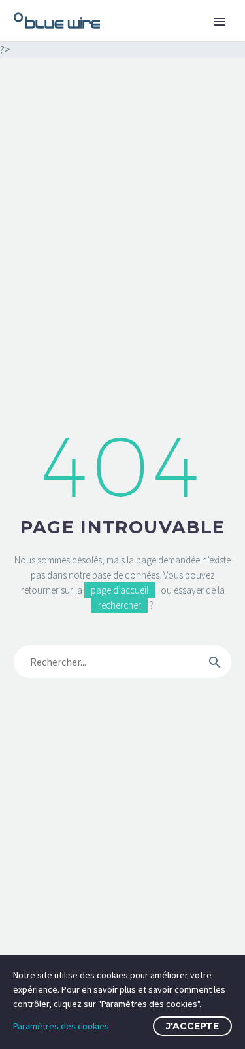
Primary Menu (219, 21)
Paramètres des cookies (61, 1026)
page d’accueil (119, 590)
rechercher (119, 605)
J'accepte (192, 1026)
